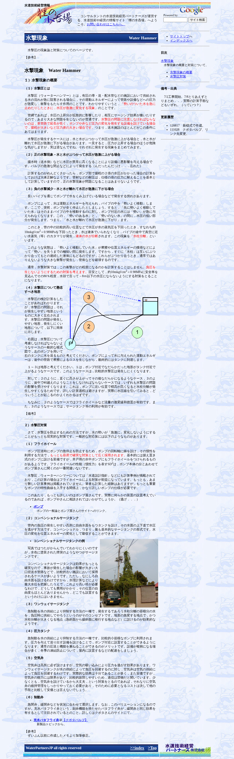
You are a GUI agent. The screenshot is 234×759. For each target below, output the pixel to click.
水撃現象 (167, 61)
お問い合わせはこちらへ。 (106, 24)
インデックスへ (181, 40)
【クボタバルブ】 (75, 720)
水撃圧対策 (178, 76)
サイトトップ (179, 36)
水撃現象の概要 (181, 72)
